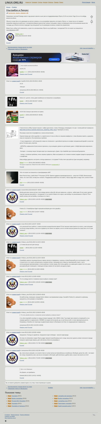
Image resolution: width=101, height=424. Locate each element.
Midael (22, 162)
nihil (21, 182)
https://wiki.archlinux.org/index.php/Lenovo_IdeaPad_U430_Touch (38, 129)
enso (21, 211)
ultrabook (23, 13)
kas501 (22, 72)
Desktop (14, 7)
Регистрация (86, 2)
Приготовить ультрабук (65, 403)
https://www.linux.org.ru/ (10, 418)
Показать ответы (24, 235)
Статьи (40, 2)
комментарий (16, 81)
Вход (93, 2)
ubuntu (18, 13)
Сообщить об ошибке (10, 416)
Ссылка (8, 42)
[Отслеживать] (91, 21)
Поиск (61, 2)
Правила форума (15, 414)
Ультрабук (15, 396)
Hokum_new (18, 34)
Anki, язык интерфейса (86, 48)
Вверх (94, 414)
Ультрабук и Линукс (17, 10)
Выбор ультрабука (17, 398)
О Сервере (7, 414)
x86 (27, 13)
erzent (21, 101)
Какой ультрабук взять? (65, 406)
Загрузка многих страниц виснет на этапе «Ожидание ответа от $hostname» (20, 48)
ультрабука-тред (63, 401)
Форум (45, 2)
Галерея (34, 2)
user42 (22, 115)
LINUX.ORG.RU (14, 2)
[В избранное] (91, 16)
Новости (28, 2)
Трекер (56, 2)
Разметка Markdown (24, 414)
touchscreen (11, 13)
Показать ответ (23, 74)
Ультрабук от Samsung (18, 406)
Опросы (50, 2)
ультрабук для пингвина (65, 396)
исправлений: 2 (55, 164)
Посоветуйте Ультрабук (18, 401)
